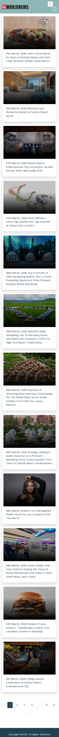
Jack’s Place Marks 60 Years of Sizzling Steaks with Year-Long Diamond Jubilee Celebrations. (28, 57)
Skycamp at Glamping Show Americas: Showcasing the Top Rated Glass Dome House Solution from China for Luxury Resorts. (29, 397)
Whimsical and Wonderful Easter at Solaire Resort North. (27, 112)
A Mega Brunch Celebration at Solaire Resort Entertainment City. (25, 682)
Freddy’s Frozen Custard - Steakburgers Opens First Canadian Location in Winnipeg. (27, 628)
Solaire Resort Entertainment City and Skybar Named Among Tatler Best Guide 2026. (29, 167)
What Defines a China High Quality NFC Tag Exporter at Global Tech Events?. (28, 222)
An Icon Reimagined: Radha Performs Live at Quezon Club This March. (28, 514)
